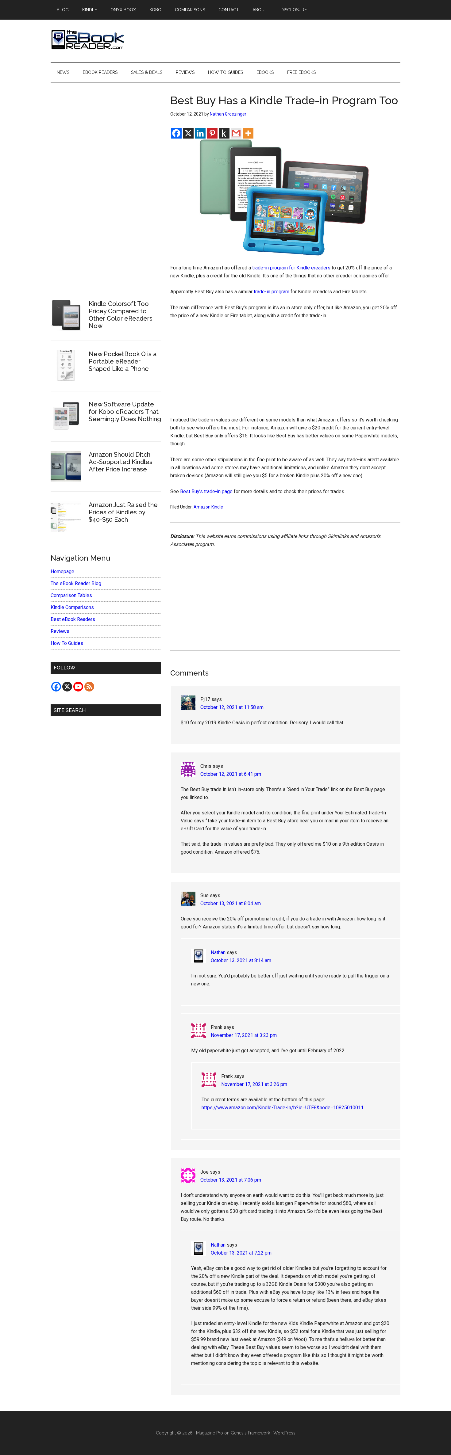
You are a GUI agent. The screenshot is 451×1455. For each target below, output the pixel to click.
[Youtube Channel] (78, 686)
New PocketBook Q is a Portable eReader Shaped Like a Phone (122, 361)
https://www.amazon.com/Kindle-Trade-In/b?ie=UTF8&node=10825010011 (283, 1107)
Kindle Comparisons (72, 607)
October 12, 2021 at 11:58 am (232, 707)
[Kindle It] (224, 133)
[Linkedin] (200, 133)
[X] (188, 133)
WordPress (284, 1432)
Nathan (218, 952)
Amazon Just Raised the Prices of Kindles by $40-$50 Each (123, 512)
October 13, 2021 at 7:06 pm (230, 1180)
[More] (248, 133)
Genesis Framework (250, 1432)
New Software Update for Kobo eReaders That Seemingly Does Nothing (125, 412)
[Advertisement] (285, 370)
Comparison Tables (71, 595)
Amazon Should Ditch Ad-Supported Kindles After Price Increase (120, 462)
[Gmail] (236, 133)
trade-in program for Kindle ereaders (291, 268)
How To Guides (67, 643)
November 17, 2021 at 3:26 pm (254, 1084)
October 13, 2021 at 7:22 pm (241, 1253)
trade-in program (271, 292)
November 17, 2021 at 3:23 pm (244, 1035)
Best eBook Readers (73, 619)
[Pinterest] (212, 133)
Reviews (60, 631)
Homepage (62, 571)
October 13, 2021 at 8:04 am (230, 903)
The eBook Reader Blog (76, 583)
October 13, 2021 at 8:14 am (241, 960)
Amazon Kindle (208, 507)
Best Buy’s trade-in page (206, 491)
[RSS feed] (89, 686)
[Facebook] (176, 133)
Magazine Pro (209, 1432)
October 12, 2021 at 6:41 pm (230, 774)
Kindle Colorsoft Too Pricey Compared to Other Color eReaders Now (120, 314)
